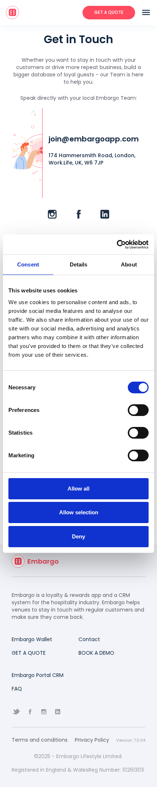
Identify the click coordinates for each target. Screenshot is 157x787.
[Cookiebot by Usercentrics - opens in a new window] (117, 244)
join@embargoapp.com (94, 139)
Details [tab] (79, 264)
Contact (89, 639)
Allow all (78, 488)
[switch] (138, 410)
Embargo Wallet (32, 639)
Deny (78, 536)
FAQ (17, 688)
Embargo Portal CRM (38, 675)
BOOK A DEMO (96, 653)
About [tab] (129, 264)
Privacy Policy (92, 740)
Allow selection (78, 512)
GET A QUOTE (29, 653)
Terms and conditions (40, 740)
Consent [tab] (28, 264)
